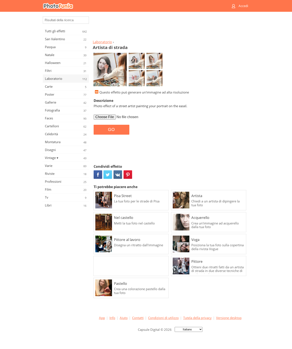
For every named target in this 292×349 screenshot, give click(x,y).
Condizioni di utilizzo (163, 318)
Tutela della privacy (197, 318)
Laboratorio (102, 42)
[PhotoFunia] (129, 6)
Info (112, 318)
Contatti (138, 318)
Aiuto (124, 318)
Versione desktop (229, 318)
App (102, 318)
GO (111, 129)
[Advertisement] (170, 27)
